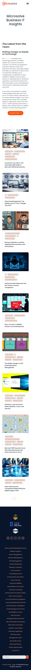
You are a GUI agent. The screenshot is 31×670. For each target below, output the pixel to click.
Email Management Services (15, 609)
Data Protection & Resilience (15, 606)
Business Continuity (15, 567)
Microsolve (7, 58)
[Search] (27, 657)
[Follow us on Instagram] (19, 538)
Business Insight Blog (15, 631)
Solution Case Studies (16, 628)
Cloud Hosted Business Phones (15, 602)
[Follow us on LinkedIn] (8, 538)
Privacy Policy (7, 664)
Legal (13, 664)
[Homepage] (9, 3)
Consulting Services (15, 574)
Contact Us (15, 650)
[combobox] (14, 657)
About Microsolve (15, 641)
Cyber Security (15, 580)
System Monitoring (16, 564)
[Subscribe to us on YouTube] (23, 538)
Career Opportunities (15, 647)
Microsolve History (15, 644)
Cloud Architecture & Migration (15, 599)
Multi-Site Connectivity (15, 625)
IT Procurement (15, 570)
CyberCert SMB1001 (16, 583)
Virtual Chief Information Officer (15, 593)
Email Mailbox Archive (15, 612)
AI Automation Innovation (15, 577)
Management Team (15, 638)
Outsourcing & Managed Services (15, 548)
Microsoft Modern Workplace (15, 622)
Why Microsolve (15, 634)
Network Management (15, 558)
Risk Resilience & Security (15, 586)
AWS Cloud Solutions (15, 596)
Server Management (15, 554)
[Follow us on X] (15, 538)
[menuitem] (15, 548)
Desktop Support (15, 551)
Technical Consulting (15, 590)
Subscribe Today (14, 113)
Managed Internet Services (15, 618)
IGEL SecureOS (15, 615)
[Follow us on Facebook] (11, 538)
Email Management (15, 561)
